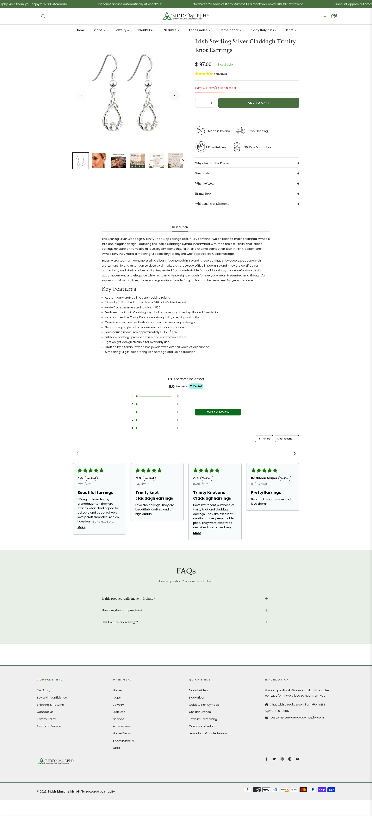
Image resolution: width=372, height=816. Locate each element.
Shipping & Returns (50, 705)
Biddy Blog (196, 697)
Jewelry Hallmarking (203, 719)
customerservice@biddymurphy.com (297, 717)
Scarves (118, 719)
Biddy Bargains (123, 740)
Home (117, 690)
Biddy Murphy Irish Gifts (66, 791)
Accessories (121, 726)
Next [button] (174, 95)
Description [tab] (180, 227)
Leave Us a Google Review (208, 733)
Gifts (116, 748)
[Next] (293, 454)
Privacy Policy (46, 719)
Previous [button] (81, 95)
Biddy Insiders (198, 690)
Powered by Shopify (100, 791)
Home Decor (122, 733)
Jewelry (118, 705)
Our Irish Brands (200, 712)
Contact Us (45, 712)
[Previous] (79, 454)
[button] (43, 16)
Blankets (119, 712)
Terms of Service (49, 726)
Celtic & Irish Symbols (204, 705)
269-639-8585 (278, 711)
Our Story (43, 690)
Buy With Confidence (52, 697)
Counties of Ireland (202, 726)
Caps (117, 697)
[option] (128, 92)
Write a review (218, 412)
